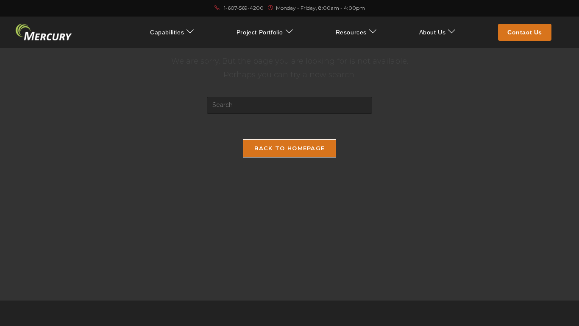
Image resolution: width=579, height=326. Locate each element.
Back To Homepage (289, 148)
